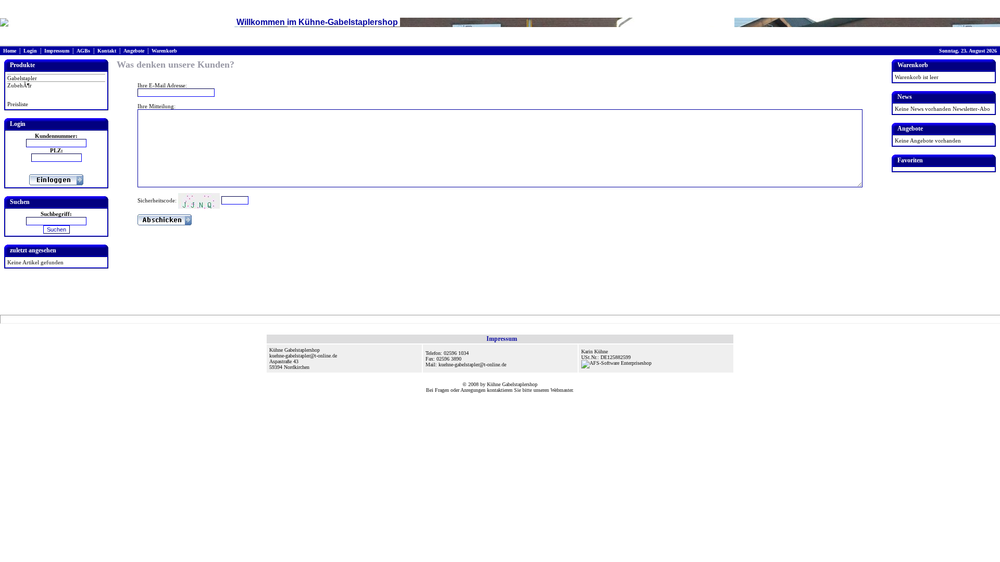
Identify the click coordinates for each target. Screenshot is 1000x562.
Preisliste (17, 104)
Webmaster (561, 390)
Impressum (56, 51)
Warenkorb (164, 51)
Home (9, 51)
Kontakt (106, 51)
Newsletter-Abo (971, 109)
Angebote (133, 51)
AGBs (83, 51)
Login (30, 51)
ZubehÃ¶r (19, 85)
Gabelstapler (22, 78)
